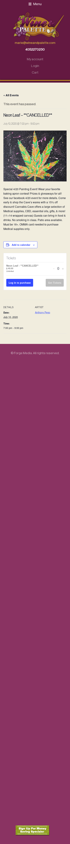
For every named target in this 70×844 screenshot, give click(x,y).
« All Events (11, 95)
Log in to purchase (20, 282)
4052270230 (35, 49)
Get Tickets (54, 282)
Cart (35, 72)
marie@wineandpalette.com (35, 42)
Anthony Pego (42, 312)
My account (35, 59)
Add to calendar (21, 244)
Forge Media (23, 353)
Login (35, 65)
